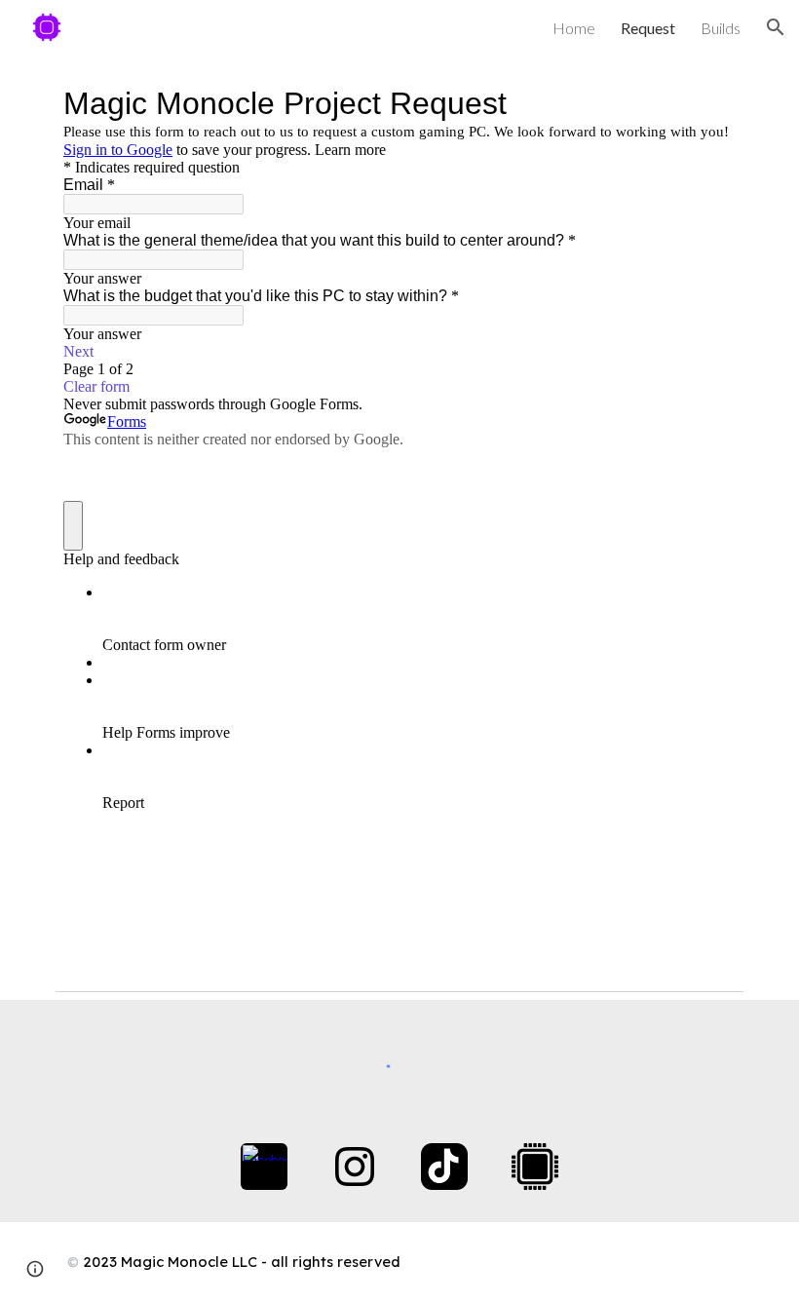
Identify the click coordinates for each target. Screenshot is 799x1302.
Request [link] (648, 28)
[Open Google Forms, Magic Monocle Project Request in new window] (706, 103)
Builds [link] (721, 28)
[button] (775, 27)
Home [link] (573, 28)
